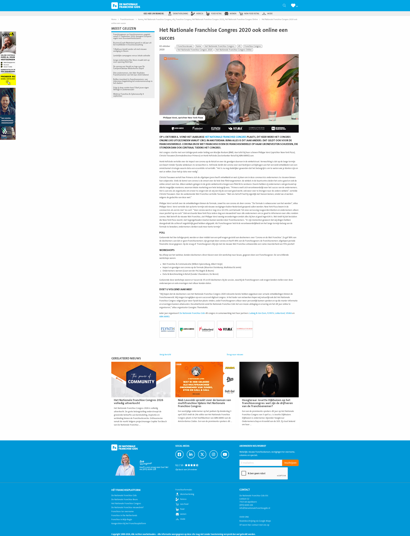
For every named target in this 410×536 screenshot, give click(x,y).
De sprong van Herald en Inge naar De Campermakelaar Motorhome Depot (129, 67)
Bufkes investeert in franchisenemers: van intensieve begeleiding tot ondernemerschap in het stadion (132, 81)
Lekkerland (280, 313)
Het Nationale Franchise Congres (219, 46)
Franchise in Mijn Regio (121, 519)
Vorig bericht (165, 354)
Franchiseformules (183, 490)
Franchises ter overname (122, 511)
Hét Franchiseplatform (125, 490)
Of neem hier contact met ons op (254, 525)
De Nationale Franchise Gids (125, 5)
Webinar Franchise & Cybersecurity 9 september (128, 95)
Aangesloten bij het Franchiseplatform (128, 523)
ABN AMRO (164, 316)
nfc (239, 46)
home (198, 46)
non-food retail (251, 13)
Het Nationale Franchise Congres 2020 (194, 50)
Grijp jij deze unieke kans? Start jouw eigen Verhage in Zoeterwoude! (131, 88)
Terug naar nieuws (234, 354)
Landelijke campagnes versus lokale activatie (131, 55)
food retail (216, 13)
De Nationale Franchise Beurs (124, 499)
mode (270, 13)
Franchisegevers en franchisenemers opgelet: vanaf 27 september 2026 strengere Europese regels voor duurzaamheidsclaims (132, 36)
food (182, 509)
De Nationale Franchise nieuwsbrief (127, 507)
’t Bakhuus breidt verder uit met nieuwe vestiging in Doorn (130, 50)
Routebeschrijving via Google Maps (255, 521)
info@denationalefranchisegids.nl (254, 508)
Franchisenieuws (185, 46)
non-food (184, 504)
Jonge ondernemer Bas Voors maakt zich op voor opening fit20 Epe (131, 61)
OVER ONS (244, 517)
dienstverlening (180, 13)
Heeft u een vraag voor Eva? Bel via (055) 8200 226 (153, 468)
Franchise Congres (252, 46)
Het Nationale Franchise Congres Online (234, 50)
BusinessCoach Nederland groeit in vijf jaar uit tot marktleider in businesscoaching (132, 44)
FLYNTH (270, 313)
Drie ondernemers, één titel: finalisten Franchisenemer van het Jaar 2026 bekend (131, 74)
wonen (233, 13)
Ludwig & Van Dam (257, 313)
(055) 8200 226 (246, 505)
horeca (199, 13)
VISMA (289, 313)
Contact (244, 489)
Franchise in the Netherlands (124, 515)
